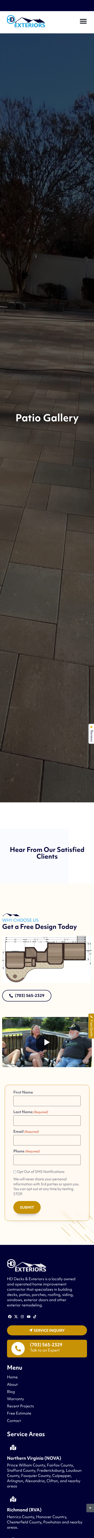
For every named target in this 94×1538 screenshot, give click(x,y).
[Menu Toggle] (83, 21)
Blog (11, 1391)
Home (12, 1376)
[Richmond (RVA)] (13, 1499)
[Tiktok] (35, 1316)
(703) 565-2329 (46, 1345)
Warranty (15, 1398)
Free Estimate (19, 1413)
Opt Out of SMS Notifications (40, 1171)
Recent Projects (20, 1405)
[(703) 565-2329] (18, 1348)
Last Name (30, 1112)
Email (26, 1131)
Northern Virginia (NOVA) (34, 1458)
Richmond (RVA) (24, 1510)
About (12, 1384)
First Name (23, 1092)
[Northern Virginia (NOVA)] (13, 1447)
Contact (14, 1420)
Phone (26, 1151)
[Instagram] (22, 1316)
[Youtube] (28, 1316)
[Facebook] (10, 1316)
